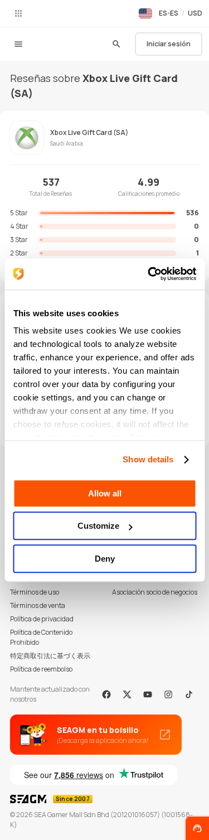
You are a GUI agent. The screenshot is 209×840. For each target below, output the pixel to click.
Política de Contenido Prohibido (41, 637)
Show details (148, 459)
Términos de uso (34, 592)
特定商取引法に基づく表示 (50, 655)
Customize (98, 525)
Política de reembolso (41, 669)
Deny (105, 558)
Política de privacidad (42, 619)
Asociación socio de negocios (154, 592)
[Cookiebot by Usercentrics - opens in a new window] (148, 274)
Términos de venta (37, 605)
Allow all (104, 493)
